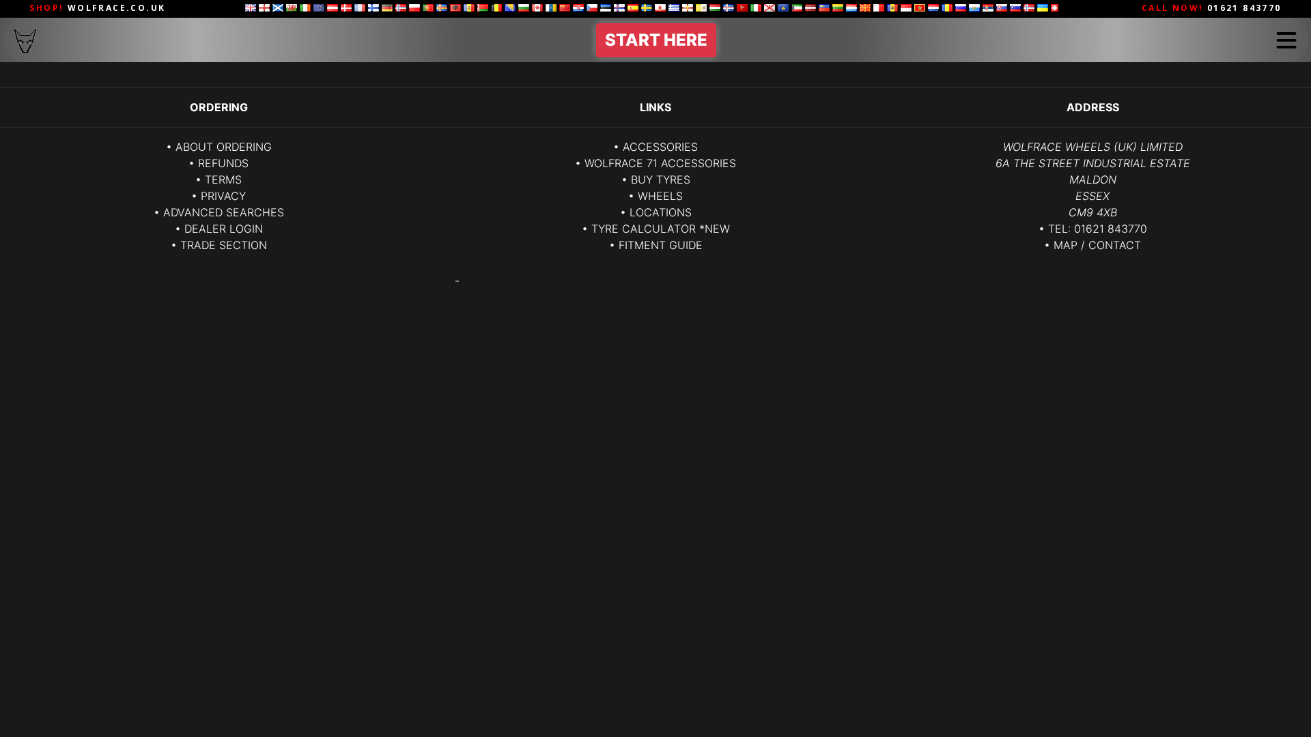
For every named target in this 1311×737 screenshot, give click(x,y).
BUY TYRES (660, 179)
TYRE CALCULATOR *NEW (660, 228)
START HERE (656, 40)
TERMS (223, 179)
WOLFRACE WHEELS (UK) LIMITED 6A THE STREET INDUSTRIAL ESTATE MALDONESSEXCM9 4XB (1093, 179)
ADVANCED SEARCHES (223, 212)
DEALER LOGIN (223, 228)
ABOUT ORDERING (223, 147)
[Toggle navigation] (1286, 40)
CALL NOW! (1212, 8)
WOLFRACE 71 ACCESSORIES (660, 163)
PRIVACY (223, 196)
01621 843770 (1110, 228)
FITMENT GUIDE (661, 245)
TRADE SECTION (223, 245)
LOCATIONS (661, 212)
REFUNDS (223, 163)
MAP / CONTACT (1097, 245)
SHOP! (97, 8)
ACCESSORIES (660, 147)
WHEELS (660, 196)
